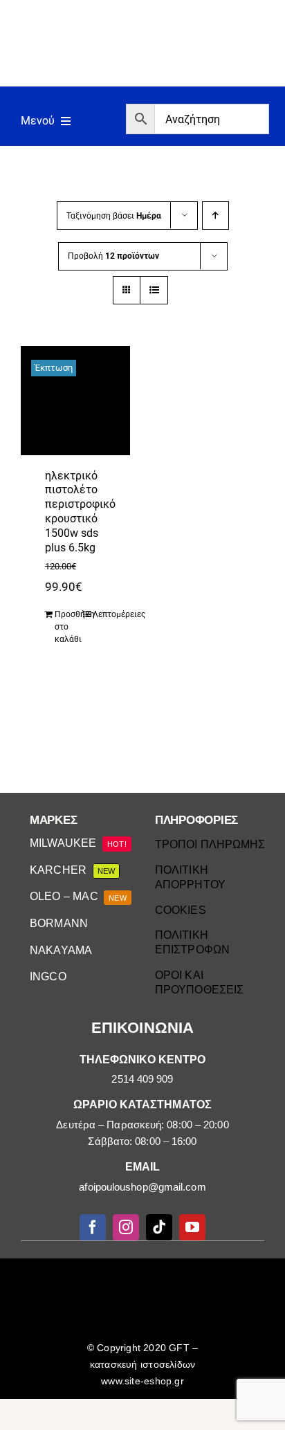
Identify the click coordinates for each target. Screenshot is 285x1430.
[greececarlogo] (145, 1273)
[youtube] (192, 1227)
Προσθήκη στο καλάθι (68, 626)
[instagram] (126, 1227)
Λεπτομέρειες (106, 614)
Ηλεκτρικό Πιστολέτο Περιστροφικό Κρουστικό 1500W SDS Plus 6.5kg (80, 511)
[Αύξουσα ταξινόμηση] (215, 215)
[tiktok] (159, 1227)
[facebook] (93, 1227)
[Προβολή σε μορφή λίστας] (153, 290)
